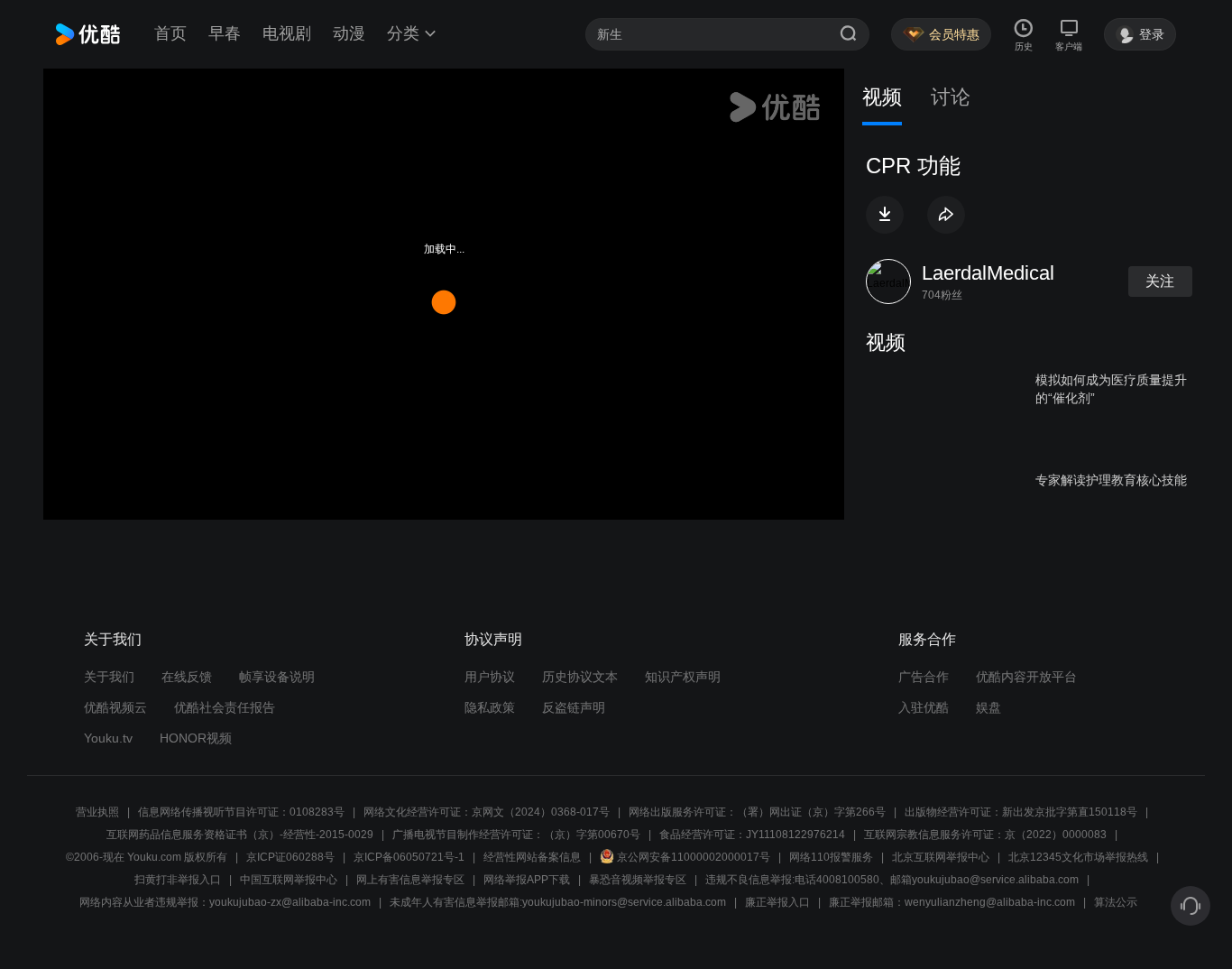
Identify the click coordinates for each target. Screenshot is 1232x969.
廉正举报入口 (777, 902)
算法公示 (1115, 902)
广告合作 (923, 676)
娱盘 (988, 707)
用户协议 (489, 676)
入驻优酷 (923, 707)
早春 (224, 33)
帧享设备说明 (277, 676)
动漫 (349, 33)
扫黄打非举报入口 (177, 879)
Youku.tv (108, 738)
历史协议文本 (580, 676)
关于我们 (109, 676)
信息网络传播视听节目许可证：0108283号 (241, 812)
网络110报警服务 (831, 857)
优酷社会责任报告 (224, 707)
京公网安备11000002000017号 (693, 857)
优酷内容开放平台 (1026, 676)
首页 (170, 33)
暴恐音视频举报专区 (637, 879)
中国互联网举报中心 (288, 879)
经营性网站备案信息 (532, 857)
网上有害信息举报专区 (410, 879)
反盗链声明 (573, 707)
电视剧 (286, 33)
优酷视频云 (115, 707)
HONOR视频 (196, 738)
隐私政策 (489, 707)
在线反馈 (186, 676)
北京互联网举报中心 (940, 857)
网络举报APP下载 (526, 879)
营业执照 (97, 812)
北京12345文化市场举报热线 (1078, 857)
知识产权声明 (683, 676)
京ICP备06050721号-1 (409, 857)
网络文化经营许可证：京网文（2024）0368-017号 (486, 812)
